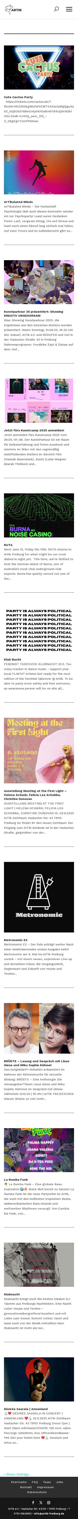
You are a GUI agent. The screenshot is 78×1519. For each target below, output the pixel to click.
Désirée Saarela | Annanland (26, 1409)
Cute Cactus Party (18, 97)
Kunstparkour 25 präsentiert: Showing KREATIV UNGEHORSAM (33, 313)
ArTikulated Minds (18, 202)
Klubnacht (12, 1294)
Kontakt (26, 1487)
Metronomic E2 (15, 940)
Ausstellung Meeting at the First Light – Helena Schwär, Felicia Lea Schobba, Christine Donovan (35, 795)
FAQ (35, 1482)
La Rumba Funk (16, 1179)
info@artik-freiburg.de (49, 1513)
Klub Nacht (12, 659)
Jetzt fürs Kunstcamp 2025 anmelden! (34, 430)
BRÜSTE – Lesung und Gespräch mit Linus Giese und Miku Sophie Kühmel (36, 1063)
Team (47, 1482)
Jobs (59, 1482)
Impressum (45, 1487)
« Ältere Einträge (16, 1474)
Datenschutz (37, 1492)
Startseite (19, 1482)
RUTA (8, 545)
